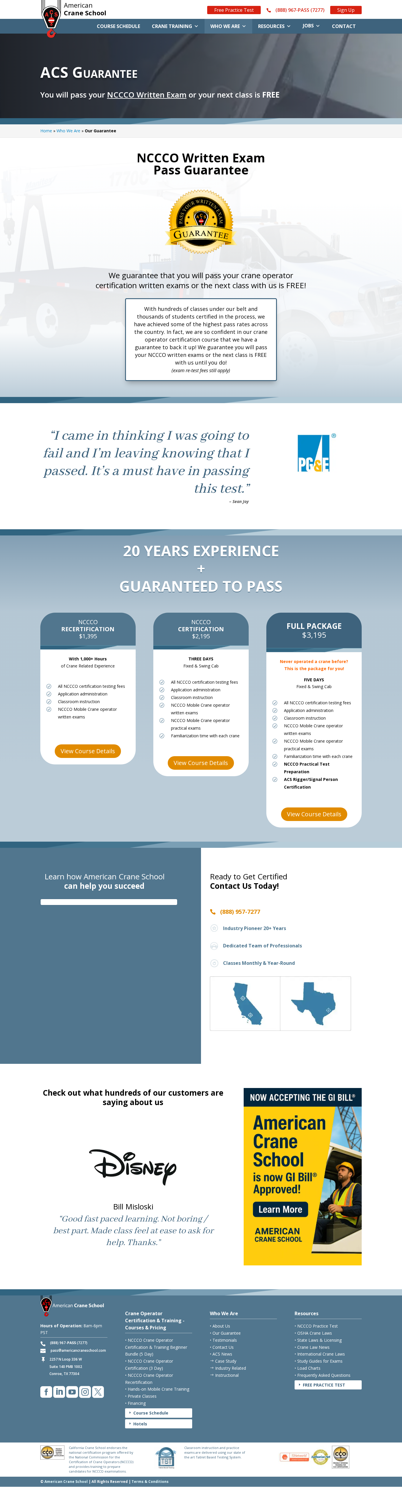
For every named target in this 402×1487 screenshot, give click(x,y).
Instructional (224, 1375)
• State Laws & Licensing (318, 1340)
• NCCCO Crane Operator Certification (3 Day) (149, 1364)
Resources (271, 26)
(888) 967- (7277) (68, 1342)
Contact (344, 26)
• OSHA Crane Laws (313, 1333)
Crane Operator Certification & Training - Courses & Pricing (155, 1320)
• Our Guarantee (225, 1333)
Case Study (223, 1361)
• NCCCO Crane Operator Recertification (149, 1378)
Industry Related (228, 1368)
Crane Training (172, 26)
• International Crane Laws (320, 1354)
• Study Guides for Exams (319, 1361)
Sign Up (346, 10)
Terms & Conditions (150, 1481)
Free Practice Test (234, 10)
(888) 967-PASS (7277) (300, 10)
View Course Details (88, 751)
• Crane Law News (312, 1347)
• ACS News (221, 1354)
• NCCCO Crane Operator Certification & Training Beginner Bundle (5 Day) (156, 1347)
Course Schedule (118, 26)
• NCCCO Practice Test (316, 1326)
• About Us (220, 1326)
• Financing (135, 1403)
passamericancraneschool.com (78, 1350)
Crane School (85, 9)
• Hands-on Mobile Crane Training (157, 1389)
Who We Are (225, 26)
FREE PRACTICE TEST (321, 1385)
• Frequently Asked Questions (322, 1375)
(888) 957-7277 (240, 912)
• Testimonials (223, 1340)
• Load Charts (307, 1368)
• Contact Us (222, 1347)
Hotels (137, 1424)
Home (46, 130)
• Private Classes (141, 1396)
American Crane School (66, 1481)
